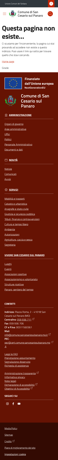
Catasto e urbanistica (16, 204)
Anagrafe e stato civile (17, 209)
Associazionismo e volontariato (21, 279)
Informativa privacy (15, 377)
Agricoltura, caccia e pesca (18, 240)
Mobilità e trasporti (15, 199)
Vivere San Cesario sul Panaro (24, 255)
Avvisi (8, 179)
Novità (13, 160)
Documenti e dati (14, 149)
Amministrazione (20, 115)
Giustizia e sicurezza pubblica (20, 214)
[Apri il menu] (4, 14)
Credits (8, 441)
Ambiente (10, 229)
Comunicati (10, 174)
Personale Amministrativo (18, 144)
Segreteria (10, 245)
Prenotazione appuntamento (20, 358)
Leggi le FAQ (11, 354)
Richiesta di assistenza (17, 366)
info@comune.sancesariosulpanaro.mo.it (26, 335)
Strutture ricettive (14, 284)
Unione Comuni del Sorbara (16, 3)
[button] (50, 14)
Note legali (10, 381)
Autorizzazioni (12, 234)
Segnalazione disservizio (17, 362)
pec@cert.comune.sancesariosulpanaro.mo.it (27, 344)
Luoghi (8, 264)
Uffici (7, 134)
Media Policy (11, 428)
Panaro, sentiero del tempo (19, 289)
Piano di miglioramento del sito (20, 448)
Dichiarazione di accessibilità (19, 385)
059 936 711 (24, 319)
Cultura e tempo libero (16, 224)
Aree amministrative (15, 129)
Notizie (8, 169)
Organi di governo (14, 124)
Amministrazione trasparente (20, 373)
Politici (8, 139)
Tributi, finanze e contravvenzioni (22, 219)
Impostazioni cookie (15, 454)
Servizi (13, 189)
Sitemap (9, 435)
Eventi (8, 269)
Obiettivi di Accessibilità (17, 389)
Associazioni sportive (16, 274)
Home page (8, 61)
